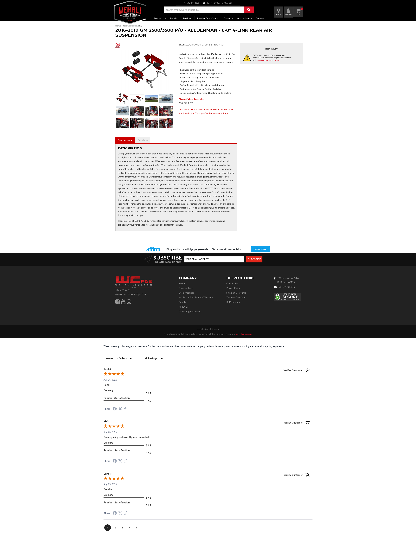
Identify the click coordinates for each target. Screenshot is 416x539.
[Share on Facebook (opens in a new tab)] (115, 409)
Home (118, 26)
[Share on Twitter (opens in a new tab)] (120, 408)
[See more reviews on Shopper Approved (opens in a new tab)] (125, 409)
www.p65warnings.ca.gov (268, 60)
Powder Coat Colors (207, 18)
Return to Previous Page (133, 26)
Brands (173, 18)
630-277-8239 (122, 289)
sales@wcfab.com (286, 286)
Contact (260, 18)
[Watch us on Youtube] (123, 301)
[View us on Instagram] (129, 301)
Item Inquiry (271, 48)
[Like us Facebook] (117, 301)
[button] (209, 9)
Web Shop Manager (244, 334)
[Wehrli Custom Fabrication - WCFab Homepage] (130, 12)
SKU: (181, 44)
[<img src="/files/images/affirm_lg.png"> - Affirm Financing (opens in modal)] (208, 249)
